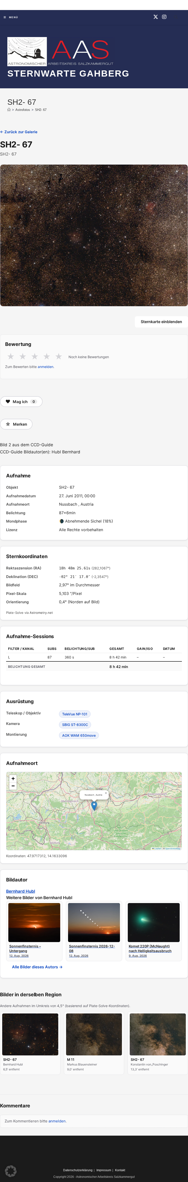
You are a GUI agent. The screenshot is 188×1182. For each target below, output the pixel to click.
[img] (94, 811)
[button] (94, 806)
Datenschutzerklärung (78, 1170)
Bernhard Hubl (20, 891)
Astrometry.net (41, 613)
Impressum (103, 1170)
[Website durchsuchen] (175, 18)
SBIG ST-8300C (75, 724)
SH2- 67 (41, 110)
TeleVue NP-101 (74, 714)
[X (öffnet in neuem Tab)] (155, 16)
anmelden (45, 367)
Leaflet (157, 848)
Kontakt (120, 1170)
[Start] (9, 110)
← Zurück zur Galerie (18, 132)
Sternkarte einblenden (161, 321)
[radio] (10, 357)
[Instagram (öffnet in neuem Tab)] (164, 16)
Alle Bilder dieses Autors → (37, 966)
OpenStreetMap (172, 848)
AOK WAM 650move (79, 735)
